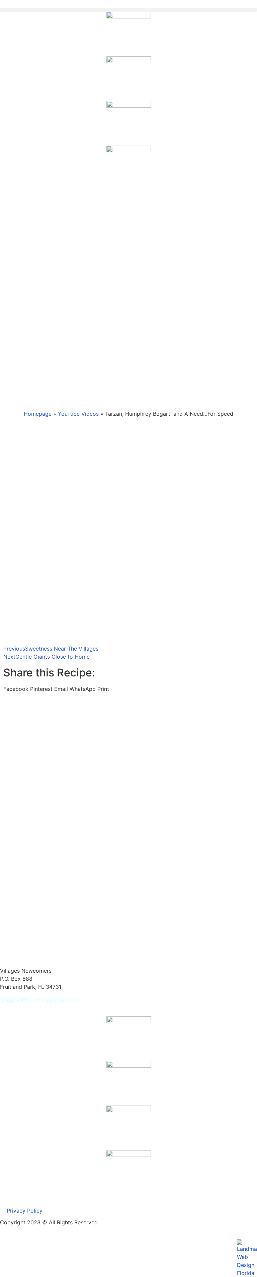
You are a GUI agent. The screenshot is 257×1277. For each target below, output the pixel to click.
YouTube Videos (78, 413)
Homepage (38, 413)
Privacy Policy (24, 1210)
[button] (128, 10)
